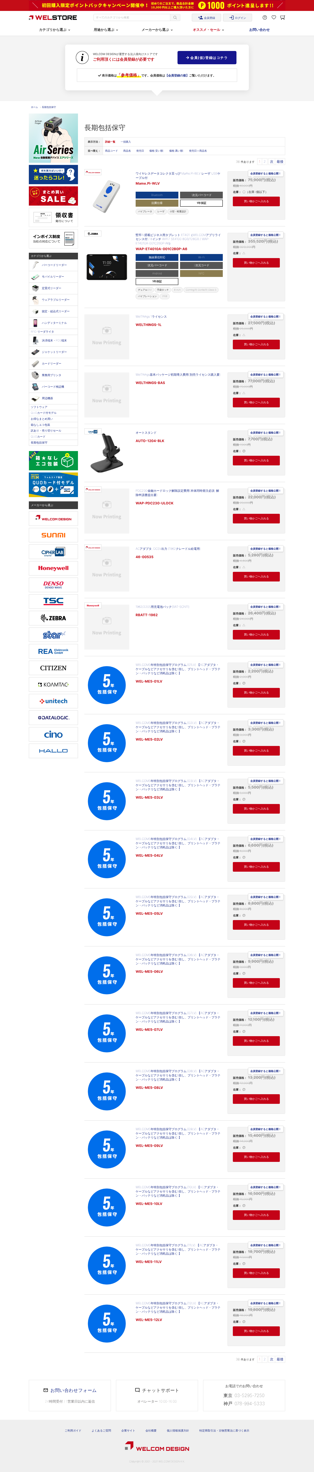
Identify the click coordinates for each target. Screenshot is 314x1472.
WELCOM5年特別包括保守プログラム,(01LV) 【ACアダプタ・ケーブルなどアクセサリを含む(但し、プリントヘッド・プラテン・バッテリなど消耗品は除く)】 (178, 669)
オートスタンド (146, 432)
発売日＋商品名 (198, 150)
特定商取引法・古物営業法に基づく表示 (224, 1430)
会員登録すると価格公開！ (265, 173)
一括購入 (126, 141)
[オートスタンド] (106, 452)
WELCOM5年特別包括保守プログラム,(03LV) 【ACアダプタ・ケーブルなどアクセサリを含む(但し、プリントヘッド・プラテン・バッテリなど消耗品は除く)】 (178, 785)
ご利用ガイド (73, 1430)
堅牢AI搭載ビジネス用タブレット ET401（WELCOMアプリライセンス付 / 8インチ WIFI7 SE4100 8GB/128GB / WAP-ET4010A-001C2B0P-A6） (178, 239)
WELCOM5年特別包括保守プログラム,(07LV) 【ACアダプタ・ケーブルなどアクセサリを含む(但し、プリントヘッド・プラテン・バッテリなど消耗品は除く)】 (178, 1017)
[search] (175, 17)
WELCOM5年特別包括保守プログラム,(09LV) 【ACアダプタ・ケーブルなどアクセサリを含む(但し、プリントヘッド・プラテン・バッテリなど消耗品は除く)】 (178, 1133)
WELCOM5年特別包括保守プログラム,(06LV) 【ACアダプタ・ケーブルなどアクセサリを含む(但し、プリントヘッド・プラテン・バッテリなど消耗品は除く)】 (178, 959)
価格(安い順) (156, 150)
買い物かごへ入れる (256, 201)
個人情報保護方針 (178, 1430)
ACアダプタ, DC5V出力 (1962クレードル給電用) (168, 548)
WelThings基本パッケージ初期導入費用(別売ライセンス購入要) (178, 374)
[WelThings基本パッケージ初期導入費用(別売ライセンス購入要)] (106, 394)
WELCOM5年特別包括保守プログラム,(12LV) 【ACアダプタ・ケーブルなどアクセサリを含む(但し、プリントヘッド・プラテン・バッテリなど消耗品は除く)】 (178, 1307)
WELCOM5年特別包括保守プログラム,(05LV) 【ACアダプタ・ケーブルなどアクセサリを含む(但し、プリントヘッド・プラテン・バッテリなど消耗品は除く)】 (178, 901)
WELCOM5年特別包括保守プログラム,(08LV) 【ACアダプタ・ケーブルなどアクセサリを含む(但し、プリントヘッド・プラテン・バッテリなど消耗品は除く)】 (178, 1075)
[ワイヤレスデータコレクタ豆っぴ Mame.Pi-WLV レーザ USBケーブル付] (106, 195)
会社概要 (151, 1430)
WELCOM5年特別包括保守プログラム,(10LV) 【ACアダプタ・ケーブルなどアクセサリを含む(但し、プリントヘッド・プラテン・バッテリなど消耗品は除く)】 (178, 1191)
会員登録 (206, 17)
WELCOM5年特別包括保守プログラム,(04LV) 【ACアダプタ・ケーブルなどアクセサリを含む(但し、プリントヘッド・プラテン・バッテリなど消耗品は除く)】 (178, 843)
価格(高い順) (176, 150)
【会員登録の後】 (177, 75)
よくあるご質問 (101, 1430)
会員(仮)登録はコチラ (208, 57)
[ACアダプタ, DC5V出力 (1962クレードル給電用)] (106, 569)
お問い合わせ (259, 29)
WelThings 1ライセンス (151, 316)
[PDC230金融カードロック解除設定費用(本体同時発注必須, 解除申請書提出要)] (106, 511)
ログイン (237, 17)
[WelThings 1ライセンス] (106, 336)
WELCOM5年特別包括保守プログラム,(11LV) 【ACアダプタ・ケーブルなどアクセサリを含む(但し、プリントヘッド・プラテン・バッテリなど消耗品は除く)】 (178, 1249)
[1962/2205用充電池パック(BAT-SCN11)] (106, 627)
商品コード (111, 150)
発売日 (140, 150)
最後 (280, 161)
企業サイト (128, 1430)
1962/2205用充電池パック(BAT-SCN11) (162, 606)
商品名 (127, 150)
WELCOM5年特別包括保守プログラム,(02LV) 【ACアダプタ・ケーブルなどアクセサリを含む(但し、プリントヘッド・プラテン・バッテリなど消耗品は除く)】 (178, 727)
